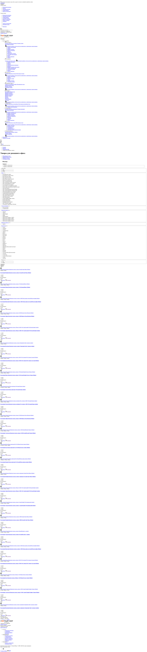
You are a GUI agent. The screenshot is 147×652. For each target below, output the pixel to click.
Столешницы (10, 127)
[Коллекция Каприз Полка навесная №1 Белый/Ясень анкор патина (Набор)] (15, 458)
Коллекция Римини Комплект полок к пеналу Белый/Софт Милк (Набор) (15, 272)
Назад (3, 38)
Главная (4, 147)
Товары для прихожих (11, 113)
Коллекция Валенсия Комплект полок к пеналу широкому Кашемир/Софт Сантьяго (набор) (19, 607)
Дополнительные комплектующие (14, 129)
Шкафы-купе (12, 91)
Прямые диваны (14, 132)
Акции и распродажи (7, 23)
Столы (8, 79)
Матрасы (9, 66)
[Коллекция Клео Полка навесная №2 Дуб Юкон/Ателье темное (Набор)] (14, 444)
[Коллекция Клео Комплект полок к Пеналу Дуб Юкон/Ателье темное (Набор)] (16, 574)
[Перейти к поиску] (0, 140)
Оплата (4, 8)
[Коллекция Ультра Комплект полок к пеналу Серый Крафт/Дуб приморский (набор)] (17, 502)
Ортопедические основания (12, 65)
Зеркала (8, 57)
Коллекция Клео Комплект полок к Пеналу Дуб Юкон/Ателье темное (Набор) (16, 577)
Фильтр (2, 265)
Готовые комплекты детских (10, 73)
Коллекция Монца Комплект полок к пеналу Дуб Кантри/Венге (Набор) (15, 287)
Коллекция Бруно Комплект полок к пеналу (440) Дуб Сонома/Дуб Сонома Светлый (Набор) (19, 360)
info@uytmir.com (3, 627)
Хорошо (2, 4)
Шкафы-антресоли (8, 92)
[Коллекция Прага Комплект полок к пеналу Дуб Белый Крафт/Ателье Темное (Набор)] (17, 371)
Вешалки (9, 117)
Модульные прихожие (9, 110)
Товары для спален (11, 61)
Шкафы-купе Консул (9, 93)
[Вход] (0, 141)
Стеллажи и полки (11, 81)
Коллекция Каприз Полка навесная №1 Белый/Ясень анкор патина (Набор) (16, 462)
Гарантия (4, 21)
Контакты (5, 26)
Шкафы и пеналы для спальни (13, 67)
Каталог (4, 148)
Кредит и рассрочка (7, 11)
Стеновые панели (10, 128)
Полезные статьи (6, 24)
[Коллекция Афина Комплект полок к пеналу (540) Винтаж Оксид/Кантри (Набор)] (17, 415)
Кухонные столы (10, 126)
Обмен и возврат (6, 20)
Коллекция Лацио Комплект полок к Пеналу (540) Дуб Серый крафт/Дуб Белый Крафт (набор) (20, 491)
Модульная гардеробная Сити (24, 104)
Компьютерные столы (9, 85)
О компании (7, 631)
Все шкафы (7, 91)
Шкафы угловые (8, 95)
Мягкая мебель (8, 132)
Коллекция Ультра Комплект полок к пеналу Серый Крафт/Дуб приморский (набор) (18, 505)
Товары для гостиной (11, 47)
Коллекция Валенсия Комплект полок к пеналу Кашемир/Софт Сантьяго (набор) (17, 346)
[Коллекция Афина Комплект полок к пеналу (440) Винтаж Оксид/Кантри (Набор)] (17, 312)
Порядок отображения (7, 166)
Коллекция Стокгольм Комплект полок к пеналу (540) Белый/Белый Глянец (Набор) (18, 433)
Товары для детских (11, 76)
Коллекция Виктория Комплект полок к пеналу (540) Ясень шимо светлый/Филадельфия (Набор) (20, 548)
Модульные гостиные (9, 44)
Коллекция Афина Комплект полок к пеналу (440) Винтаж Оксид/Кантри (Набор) (17, 316)
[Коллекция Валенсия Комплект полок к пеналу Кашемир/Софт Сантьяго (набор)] (16, 342)
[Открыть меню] (0, 34)
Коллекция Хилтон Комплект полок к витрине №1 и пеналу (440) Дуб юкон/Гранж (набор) (19, 404)
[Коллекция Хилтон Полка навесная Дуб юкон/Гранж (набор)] (12, 386)
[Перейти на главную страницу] (6, 37)
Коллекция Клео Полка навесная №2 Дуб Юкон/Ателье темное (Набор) (15, 447)
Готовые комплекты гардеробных (11, 104)
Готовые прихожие (21, 109)
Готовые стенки (20, 43)
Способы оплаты (6, 18)
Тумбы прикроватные (11, 68)
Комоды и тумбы (10, 78)
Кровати (9, 64)
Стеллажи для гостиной (12, 54)
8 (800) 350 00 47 (3, 33)
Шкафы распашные (9, 94)
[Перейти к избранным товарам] (0, 142)
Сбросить (2, 264)
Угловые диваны (8, 133)
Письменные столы (21, 84)
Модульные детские (20, 73)
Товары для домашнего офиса (11, 84)
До (1, 171)
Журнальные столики (11, 53)
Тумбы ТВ (9, 52)
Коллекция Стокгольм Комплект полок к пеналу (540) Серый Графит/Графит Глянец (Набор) (19, 592)
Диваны (9, 48)
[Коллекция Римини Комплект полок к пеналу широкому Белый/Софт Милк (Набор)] (17, 473)
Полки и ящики (8, 99)
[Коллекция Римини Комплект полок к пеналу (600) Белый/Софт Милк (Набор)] (16, 516)
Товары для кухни (10, 125)
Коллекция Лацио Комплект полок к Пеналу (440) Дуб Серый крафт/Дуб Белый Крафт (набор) (20, 330)
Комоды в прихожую (11, 116)
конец (8, 619)
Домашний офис (6, 149)
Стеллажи (7, 100)
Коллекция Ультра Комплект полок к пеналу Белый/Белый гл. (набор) (15, 534)
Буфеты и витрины (11, 50)
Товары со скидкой (6, 138)
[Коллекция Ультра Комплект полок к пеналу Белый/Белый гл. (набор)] (14, 531)
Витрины (7, 98)
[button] (1, 28)
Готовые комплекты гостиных (11, 43)
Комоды (9, 51)
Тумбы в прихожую (11, 115)
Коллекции (5, 137)
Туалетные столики (11, 69)
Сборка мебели (6, 10)
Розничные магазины (7, 7)
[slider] (73, 170)
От (1, 169)
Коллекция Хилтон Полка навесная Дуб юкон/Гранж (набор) (13, 389)
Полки (8, 55)
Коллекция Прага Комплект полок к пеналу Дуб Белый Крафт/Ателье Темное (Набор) (18, 375)
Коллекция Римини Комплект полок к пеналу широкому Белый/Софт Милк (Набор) (18, 476)
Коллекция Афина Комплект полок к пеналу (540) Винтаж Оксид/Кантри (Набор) (17, 418)
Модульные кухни (19, 122)
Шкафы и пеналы (10, 49)
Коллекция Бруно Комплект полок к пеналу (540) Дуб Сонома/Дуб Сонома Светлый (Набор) (19, 563)
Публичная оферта (8, 632)
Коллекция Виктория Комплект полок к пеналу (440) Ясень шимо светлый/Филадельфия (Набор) (20, 301)
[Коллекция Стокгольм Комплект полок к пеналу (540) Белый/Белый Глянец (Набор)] (17, 429)
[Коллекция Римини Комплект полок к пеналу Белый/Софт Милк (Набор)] (15, 269)
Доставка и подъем (6, 9)
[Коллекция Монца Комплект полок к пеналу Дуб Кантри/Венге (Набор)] (15, 283)
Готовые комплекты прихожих (11, 109)
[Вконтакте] (3, 648)
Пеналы (6, 97)
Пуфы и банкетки (10, 56)
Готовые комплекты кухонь (10, 122)
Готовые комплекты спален (10, 60)
